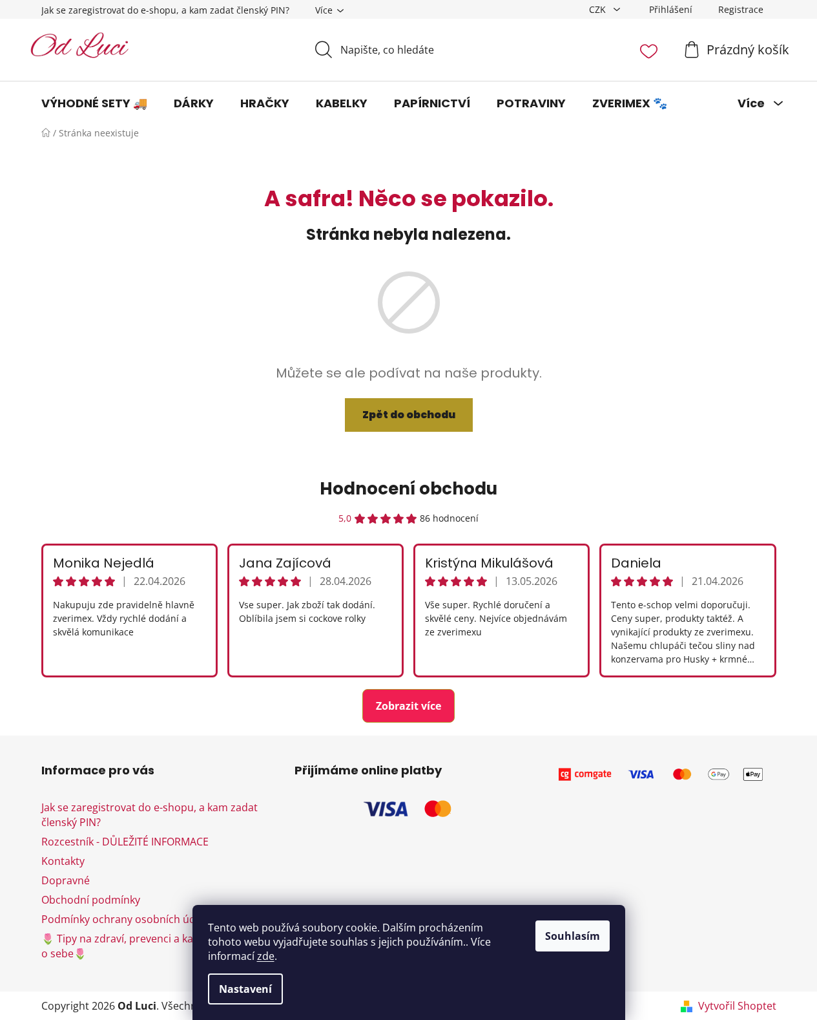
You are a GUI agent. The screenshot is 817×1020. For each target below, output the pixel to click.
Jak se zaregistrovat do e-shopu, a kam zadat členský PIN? (165, 10)
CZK (598, 9)
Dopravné (65, 880)
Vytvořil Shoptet (737, 1006)
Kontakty (63, 861)
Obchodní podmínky (90, 900)
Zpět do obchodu (408, 414)
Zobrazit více (408, 706)
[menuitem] (94, 103)
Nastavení (245, 989)
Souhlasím (572, 936)
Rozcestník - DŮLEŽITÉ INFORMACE (125, 841)
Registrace (740, 9)
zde (265, 956)
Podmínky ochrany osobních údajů (126, 919)
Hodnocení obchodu (408, 488)
